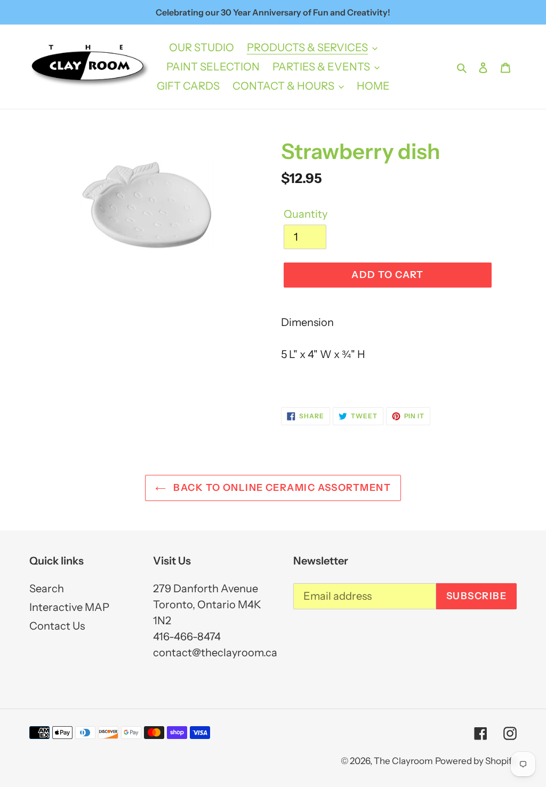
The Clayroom (403, 761)
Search (46, 588)
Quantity (305, 214)
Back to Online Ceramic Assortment (281, 488)
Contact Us (57, 625)
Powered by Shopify (476, 761)
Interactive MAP (69, 607)
